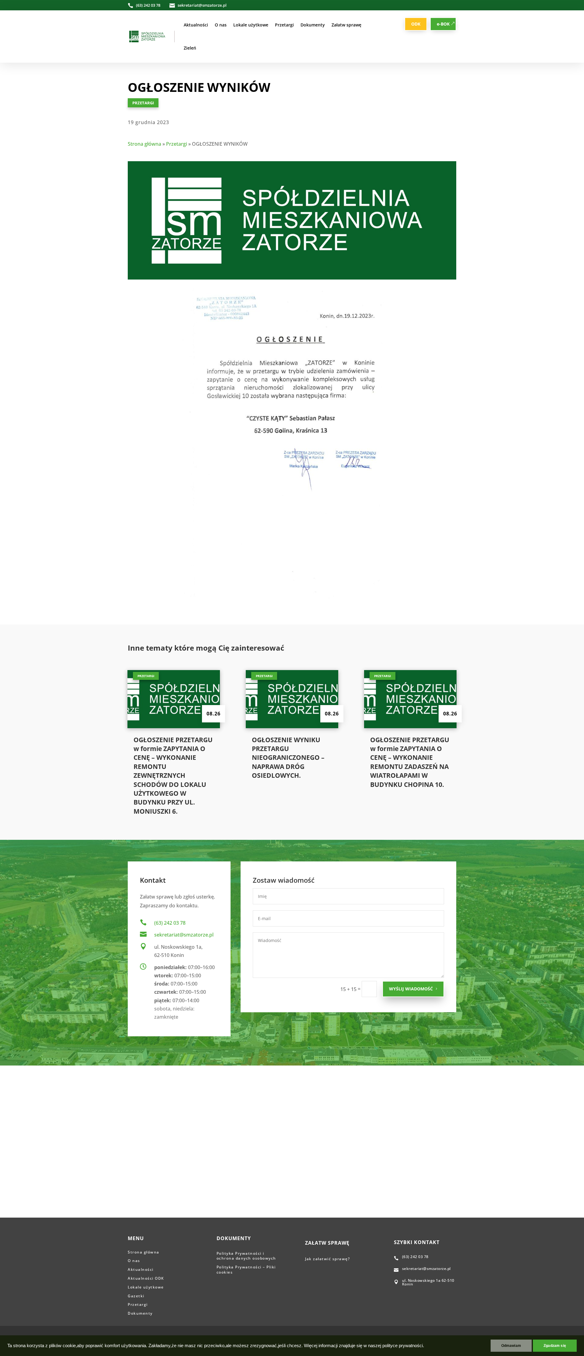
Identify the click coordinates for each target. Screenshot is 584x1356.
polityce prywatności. (403, 1345)
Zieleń (190, 48)
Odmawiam (511, 1346)
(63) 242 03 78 (170, 923)
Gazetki (136, 1296)
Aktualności (196, 25)
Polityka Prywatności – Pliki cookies (246, 1269)
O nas (221, 25)
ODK (415, 24)
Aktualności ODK (146, 1278)
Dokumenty (313, 25)
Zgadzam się (555, 1346)
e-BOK (443, 24)
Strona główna (144, 144)
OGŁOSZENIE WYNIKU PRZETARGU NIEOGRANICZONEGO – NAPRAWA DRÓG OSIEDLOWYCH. (288, 757)
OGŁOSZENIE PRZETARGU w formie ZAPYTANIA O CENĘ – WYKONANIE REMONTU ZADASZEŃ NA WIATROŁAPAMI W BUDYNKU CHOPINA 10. (409, 762)
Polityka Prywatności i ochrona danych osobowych (246, 1256)
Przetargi (284, 25)
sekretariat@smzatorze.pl (184, 934)
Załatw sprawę (346, 25)
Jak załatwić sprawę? (328, 1258)
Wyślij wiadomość (411, 989)
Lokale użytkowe (250, 25)
